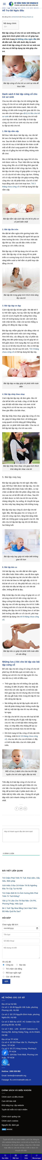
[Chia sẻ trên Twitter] (21, 809)
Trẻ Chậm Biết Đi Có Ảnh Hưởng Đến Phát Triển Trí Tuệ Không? (20, 894)
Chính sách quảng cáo (11, 1117)
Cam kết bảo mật (9, 1101)
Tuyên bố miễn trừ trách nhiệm (14, 1110)
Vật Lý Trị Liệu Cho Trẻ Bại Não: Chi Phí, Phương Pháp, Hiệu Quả (19, 902)
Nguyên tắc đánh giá (10, 1125)
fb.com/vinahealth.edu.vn (20, 1080)
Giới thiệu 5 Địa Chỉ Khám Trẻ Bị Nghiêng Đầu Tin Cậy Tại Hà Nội (19, 887)
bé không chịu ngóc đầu (26, 39)
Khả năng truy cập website (13, 1105)
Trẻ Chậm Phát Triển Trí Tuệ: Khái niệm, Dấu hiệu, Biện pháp (21, 879)
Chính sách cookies (10, 1121)
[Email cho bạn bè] (25, 809)
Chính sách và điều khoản (12, 1097)
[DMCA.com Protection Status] (7, 1129)
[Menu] (4, 4)
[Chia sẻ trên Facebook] (17, 809)
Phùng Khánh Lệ (27, 17)
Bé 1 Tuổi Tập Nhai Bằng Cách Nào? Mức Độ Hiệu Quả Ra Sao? (19, 909)
